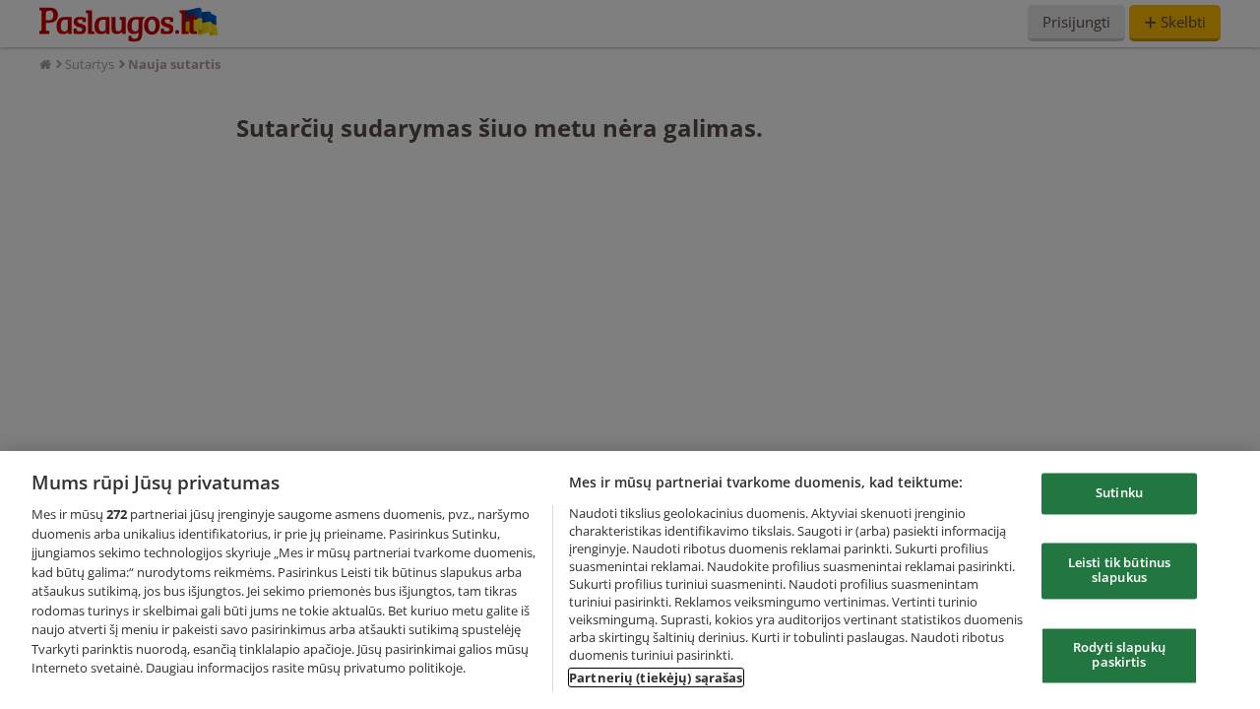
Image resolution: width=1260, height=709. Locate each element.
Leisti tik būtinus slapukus (1119, 570)
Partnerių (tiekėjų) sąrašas (656, 677)
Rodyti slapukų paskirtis (1119, 655)
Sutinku (1119, 493)
